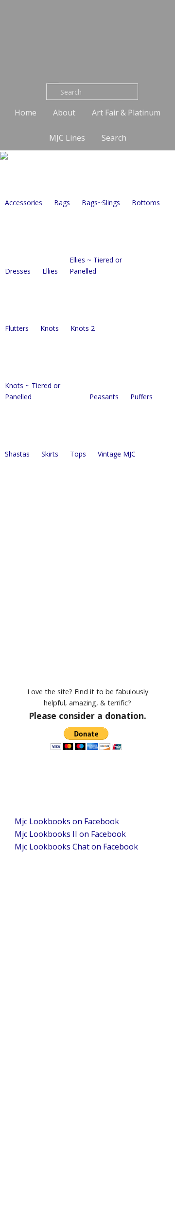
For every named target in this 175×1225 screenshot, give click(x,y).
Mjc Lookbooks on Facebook (67, 821)
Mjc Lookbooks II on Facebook (70, 834)
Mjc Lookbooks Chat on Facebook (76, 846)
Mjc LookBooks (87, 36)
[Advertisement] (87, 569)
